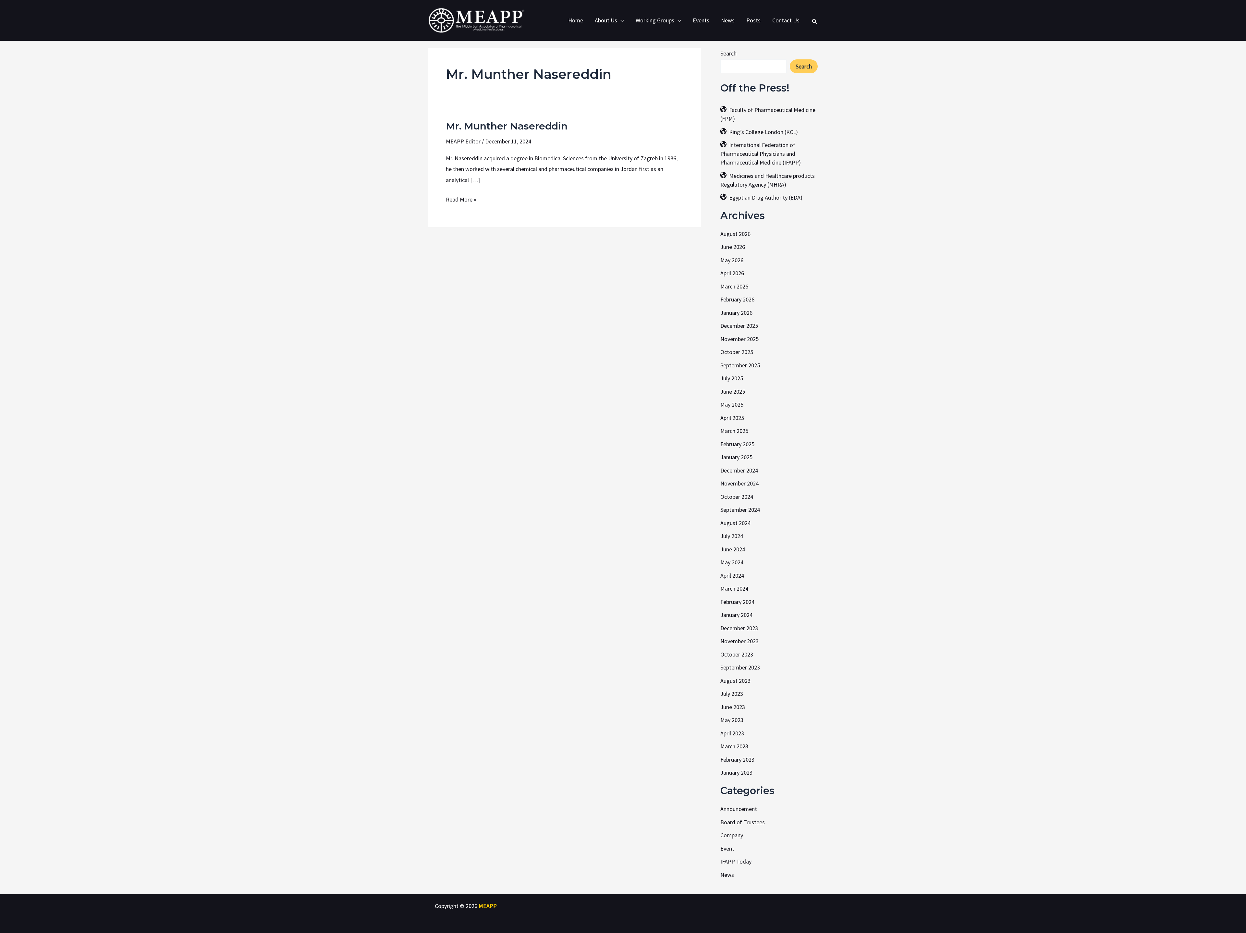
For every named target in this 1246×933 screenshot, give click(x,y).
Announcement (738, 809)
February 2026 (737, 299)
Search (728, 53)
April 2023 (732, 733)
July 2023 (731, 693)
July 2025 (731, 378)
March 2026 (734, 286)
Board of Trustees (742, 822)
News (728, 20)
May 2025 (731, 404)
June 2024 (732, 549)
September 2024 (740, 509)
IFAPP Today (735, 861)
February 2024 (737, 602)
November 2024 (739, 483)
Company (731, 835)
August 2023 (735, 680)
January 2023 (736, 772)
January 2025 (736, 457)
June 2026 (732, 247)
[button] (620, 20)
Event (727, 848)
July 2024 (731, 536)
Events (701, 20)
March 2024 (734, 588)
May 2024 (731, 562)
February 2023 (737, 759)
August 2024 (735, 523)
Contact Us (786, 20)
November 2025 (739, 339)
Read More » (461, 198)
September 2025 (740, 365)
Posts (753, 20)
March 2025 (734, 431)
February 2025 (737, 444)
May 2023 (731, 720)
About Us (606, 20)
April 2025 (732, 418)
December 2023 (739, 628)
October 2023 (736, 654)
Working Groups (655, 20)
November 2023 (739, 641)
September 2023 (740, 667)
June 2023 (732, 707)
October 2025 (736, 352)
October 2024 (736, 496)
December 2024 (739, 470)
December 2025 (739, 325)
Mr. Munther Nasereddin (507, 126)
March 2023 (734, 746)
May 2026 (731, 260)
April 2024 (732, 575)
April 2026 (732, 273)
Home (575, 20)
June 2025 (732, 391)
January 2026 (736, 312)
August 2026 (735, 234)
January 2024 (736, 615)
